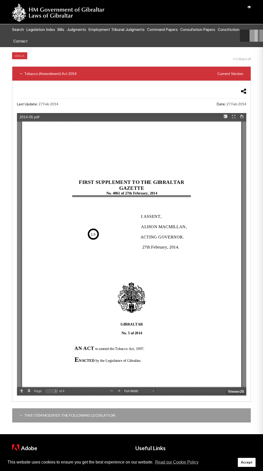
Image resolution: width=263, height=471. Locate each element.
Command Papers (162, 29)
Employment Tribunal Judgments (117, 29)
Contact (20, 41)
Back (20, 56)
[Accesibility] (249, 7)
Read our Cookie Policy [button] (177, 462)
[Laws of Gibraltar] (58, 12)
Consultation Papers (197, 29)
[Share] (243, 91)
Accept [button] (246, 462)
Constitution (228, 29)
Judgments (76, 29)
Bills (61, 29)
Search (18, 29)
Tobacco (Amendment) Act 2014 (133, 73)
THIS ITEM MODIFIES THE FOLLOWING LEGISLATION (69, 415)
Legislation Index (40, 29)
